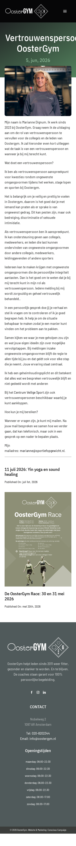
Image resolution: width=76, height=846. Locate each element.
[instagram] (38, 692)
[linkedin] (44, 692)
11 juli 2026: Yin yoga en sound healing (32, 471)
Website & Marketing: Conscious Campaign (47, 830)
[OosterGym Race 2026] (38, 494)
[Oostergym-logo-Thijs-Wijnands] (26, 5)
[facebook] (31, 692)
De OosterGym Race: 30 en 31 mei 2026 (34, 596)
